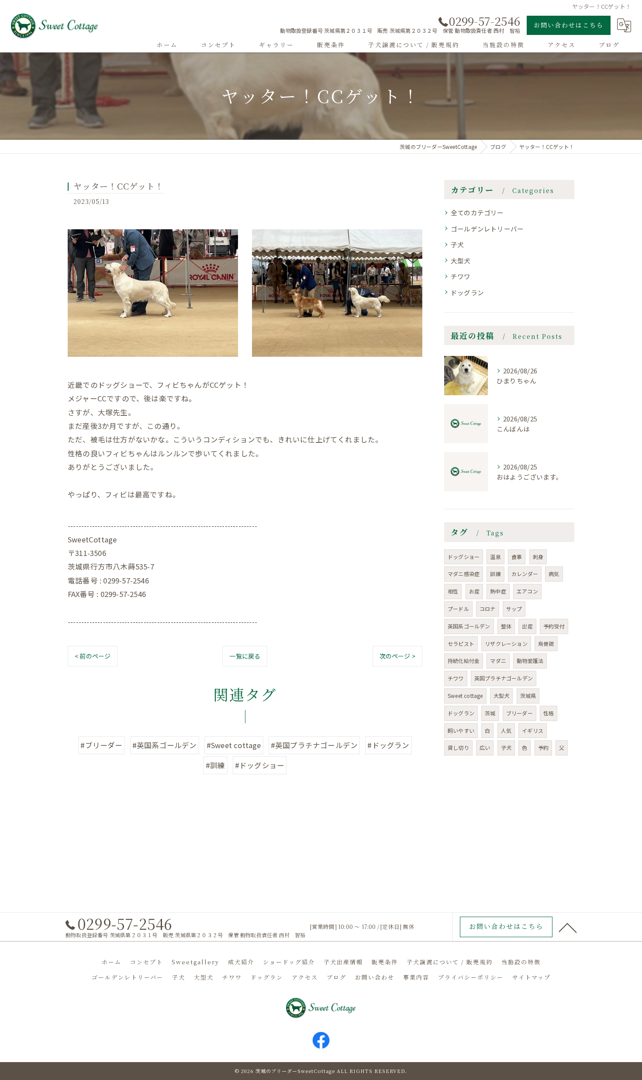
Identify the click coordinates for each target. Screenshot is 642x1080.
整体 (506, 626)
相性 (453, 591)
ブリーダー (519, 713)
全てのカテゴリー (477, 212)
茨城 (490, 713)
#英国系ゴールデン (164, 745)
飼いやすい (461, 730)
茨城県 (528, 695)
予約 (543, 747)
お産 (474, 591)
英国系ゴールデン (469, 626)
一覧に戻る (244, 656)
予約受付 (554, 626)
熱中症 (498, 591)
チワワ (461, 276)
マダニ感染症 (464, 573)
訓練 (495, 573)
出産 (527, 626)
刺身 (538, 556)
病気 (554, 573)
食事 (516, 556)
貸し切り (458, 747)
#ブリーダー (101, 745)
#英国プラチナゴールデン (314, 745)
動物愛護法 (530, 660)
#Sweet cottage (234, 745)
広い (485, 747)
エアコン (527, 591)
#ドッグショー (259, 765)
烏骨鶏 (546, 643)
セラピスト (461, 643)
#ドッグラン (388, 745)
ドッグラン (467, 292)
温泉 (495, 556)
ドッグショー (464, 556)
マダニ (498, 660)
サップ (514, 608)
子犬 (457, 244)
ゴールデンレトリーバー (487, 228)
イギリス (532, 730)
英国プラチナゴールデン (503, 678)
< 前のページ (92, 656)
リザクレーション (506, 643)
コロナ (488, 608)
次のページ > (397, 656)
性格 (548, 713)
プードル (458, 608)
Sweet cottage (465, 695)
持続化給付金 (464, 660)
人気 (506, 730)
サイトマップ (531, 977)
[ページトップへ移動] (567, 927)
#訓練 (215, 765)
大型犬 (461, 260)
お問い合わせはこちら (569, 25)
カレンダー (524, 573)
